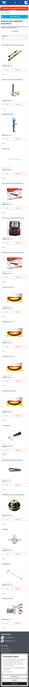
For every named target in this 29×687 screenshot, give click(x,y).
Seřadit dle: (4, 36)
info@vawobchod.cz (10, 641)
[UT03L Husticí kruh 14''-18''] (14, 298)
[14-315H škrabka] (14, 436)
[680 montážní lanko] (14, 574)
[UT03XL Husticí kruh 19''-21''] (14, 367)
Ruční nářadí (7, 12)
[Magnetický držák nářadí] (14, 125)
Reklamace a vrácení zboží (7, 650)
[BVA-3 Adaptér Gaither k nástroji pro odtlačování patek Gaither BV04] (14, 55)
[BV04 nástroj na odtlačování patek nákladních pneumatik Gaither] (14, 90)
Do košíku (17, 69)
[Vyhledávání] (20, 2)
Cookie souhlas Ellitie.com (8, 671)
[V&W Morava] (2, 12)
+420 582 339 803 (9, 637)
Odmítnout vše (14, 676)
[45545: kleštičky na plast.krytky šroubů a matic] (14, 470)
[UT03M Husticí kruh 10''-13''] (14, 332)
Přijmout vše (14, 683)
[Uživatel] (15, 2)
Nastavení (14, 680)
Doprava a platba (4, 648)
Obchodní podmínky (5, 652)
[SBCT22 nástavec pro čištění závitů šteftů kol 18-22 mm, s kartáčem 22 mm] (14, 263)
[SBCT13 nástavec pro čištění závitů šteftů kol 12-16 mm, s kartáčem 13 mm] (14, 194)
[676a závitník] (14, 540)
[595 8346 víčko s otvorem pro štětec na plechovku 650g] (14, 505)
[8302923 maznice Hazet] (14, 609)
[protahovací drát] (14, 159)
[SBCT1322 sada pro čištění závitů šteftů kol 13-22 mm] (14, 228)
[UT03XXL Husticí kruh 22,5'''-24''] (14, 401)
